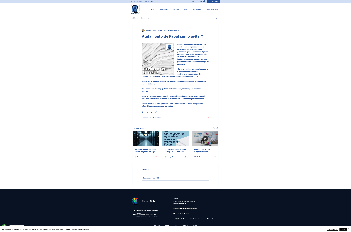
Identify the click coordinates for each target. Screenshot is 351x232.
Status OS (185, 225)
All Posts (135, 18)
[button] (193, 1)
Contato (195, 225)
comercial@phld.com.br (179, 203)
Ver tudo (215, 128)
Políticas (167, 225)
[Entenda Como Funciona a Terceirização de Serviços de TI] (146, 138)
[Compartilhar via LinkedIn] (151, 112)
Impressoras (145, 18)
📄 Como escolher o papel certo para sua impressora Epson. (175, 150)
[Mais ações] (208, 31)
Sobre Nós (157, 225)
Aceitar (343, 229)
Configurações (332, 229)
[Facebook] (154, 201)
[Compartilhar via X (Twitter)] (147, 112)
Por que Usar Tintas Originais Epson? (202, 150)
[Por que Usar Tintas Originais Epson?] (205, 138)
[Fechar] (349, 229)
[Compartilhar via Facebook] (142, 112)
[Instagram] (151, 201)
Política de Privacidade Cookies (80, 229)
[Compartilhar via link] (156, 112)
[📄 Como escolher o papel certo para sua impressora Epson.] (175, 138)
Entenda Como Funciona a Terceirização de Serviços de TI (145, 150)
